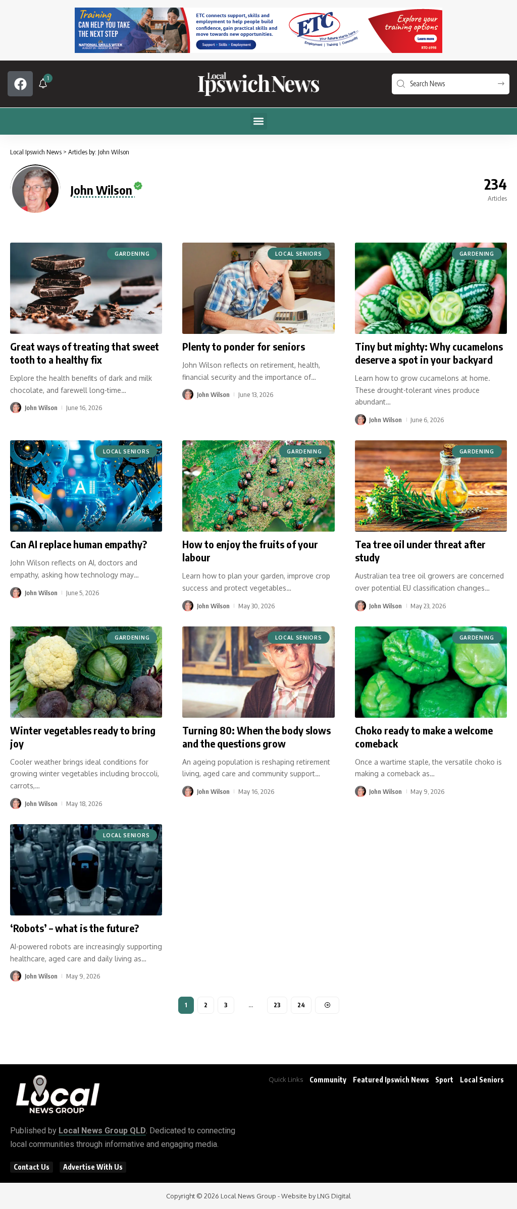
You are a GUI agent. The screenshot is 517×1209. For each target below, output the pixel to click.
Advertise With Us (93, 1167)
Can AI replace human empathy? (78, 544)
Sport (444, 1079)
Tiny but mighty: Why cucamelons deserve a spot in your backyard (429, 353)
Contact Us (31, 1167)
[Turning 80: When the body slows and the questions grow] (258, 672)
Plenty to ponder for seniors (243, 346)
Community (327, 1079)
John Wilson (41, 408)
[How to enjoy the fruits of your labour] (258, 486)
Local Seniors (298, 254)
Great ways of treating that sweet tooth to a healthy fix (84, 353)
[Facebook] (20, 83)
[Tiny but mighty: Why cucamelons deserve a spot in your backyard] (431, 288)
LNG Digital (334, 1196)
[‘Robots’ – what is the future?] (86, 869)
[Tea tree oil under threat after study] (431, 486)
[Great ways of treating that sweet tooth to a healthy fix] (86, 288)
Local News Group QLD (102, 1130)
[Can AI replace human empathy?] (86, 486)
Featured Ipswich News (391, 1079)
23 (277, 1005)
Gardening (132, 254)
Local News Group (248, 1196)
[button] (258, 121)
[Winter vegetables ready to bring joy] (86, 672)
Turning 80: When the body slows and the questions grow (256, 737)
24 (301, 1005)
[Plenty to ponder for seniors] (258, 288)
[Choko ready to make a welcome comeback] (431, 672)
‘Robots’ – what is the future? (74, 928)
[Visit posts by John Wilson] (15, 407)
